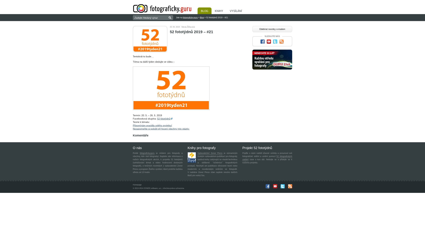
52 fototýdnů (163, 118)
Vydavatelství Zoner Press (210, 153)
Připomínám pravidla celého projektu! (152, 125)
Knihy (219, 11)
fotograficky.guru (190, 17)
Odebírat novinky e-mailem (272, 29)
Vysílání (236, 11)
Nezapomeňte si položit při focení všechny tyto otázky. (161, 128)
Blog (204, 11)
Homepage (137, 185)
